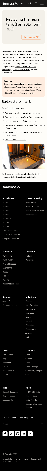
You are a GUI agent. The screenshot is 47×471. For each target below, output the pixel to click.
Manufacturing (31, 305)
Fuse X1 (6, 222)
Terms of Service (21, 459)
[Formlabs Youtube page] (23, 433)
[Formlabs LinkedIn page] (30, 433)
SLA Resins (7, 256)
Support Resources (10, 392)
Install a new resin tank (15, 139)
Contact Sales (31, 396)
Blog (4, 358)
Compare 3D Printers (11, 238)
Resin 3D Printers (10, 230)
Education (29, 325)
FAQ (16, 462)
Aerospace (29, 313)
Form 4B (6, 206)
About (28, 354)
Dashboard (29, 260)
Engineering (7, 268)
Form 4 (5, 202)
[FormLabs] (10, 3)
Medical (6, 276)
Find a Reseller (31, 400)
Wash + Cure (30, 202)
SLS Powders (8, 260)
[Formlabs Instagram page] (17, 433)
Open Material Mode (11, 284)
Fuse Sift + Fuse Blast (34, 210)
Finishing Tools (31, 214)
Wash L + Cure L (32, 206)
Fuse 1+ (6, 226)
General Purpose (9, 264)
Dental (5, 272)
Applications (8, 354)
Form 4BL (7, 214)
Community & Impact (34, 370)
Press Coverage (31, 366)
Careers (28, 358)
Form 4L (6, 210)
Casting (6, 280)
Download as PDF (31, 37)
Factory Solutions (10, 305)
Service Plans (8, 301)
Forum (5, 374)
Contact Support (10, 396)
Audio (27, 337)
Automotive (30, 309)
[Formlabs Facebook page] (5, 433)
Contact (28, 374)
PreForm (28, 256)
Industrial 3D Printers (11, 234)
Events (5, 366)
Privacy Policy (8, 459)
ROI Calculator (8, 370)
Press (27, 362)
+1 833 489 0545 (32, 392)
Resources (7, 362)
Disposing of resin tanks (25, 177)
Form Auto (7, 218)
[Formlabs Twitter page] (11, 433)
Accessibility (8, 400)
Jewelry (28, 333)
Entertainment (31, 329)
